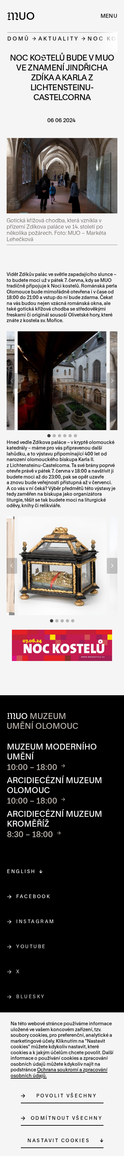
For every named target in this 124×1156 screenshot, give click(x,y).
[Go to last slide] (12, 381)
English (21, 871)
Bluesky (31, 996)
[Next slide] (112, 381)
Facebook (33, 896)
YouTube (31, 946)
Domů (18, 38)
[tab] (49, 435)
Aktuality (58, 38)
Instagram (35, 921)
